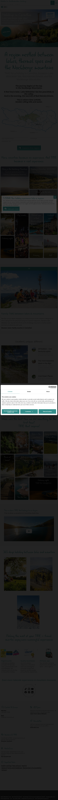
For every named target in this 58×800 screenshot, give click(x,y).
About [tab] (48, 391)
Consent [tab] (10, 391)
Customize (28, 411)
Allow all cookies (47, 411)
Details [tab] (29, 391)
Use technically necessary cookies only (10, 411)
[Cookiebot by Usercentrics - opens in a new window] (49, 387)
